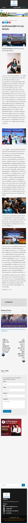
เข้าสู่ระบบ (24, 7)
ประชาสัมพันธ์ (8, 513)
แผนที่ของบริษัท (9, 509)
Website (5, 393)
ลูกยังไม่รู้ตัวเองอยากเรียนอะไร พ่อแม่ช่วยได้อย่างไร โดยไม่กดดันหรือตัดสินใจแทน (13, 330)
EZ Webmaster (6, 20)
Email (5, 387)
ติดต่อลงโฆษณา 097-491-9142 (12, 511)
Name (4, 381)
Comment (5, 399)
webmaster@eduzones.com (11, 506)
